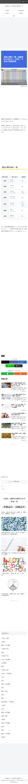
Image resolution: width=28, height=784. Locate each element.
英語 (3, 355)
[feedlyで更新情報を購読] (7, 373)
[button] (18, 365)
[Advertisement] (14, 32)
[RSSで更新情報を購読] (20, 373)
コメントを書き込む (14, 481)
